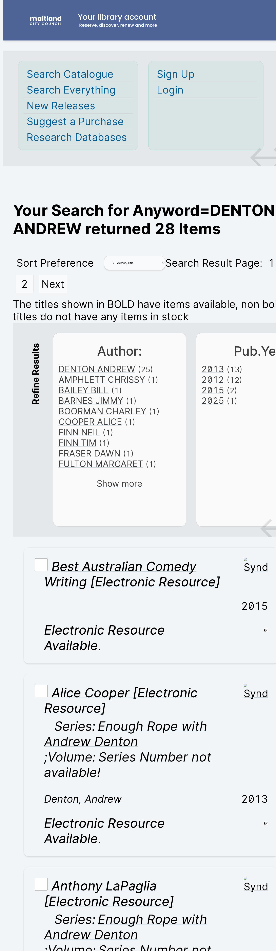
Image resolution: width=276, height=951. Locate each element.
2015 (212, 390)
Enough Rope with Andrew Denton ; (125, 741)
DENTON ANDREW (96, 369)
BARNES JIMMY (90, 400)
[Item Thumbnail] (256, 567)
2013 (212, 369)
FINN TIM (77, 442)
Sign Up (176, 74)
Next (53, 284)
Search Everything (71, 90)
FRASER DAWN (89, 453)
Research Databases (77, 137)
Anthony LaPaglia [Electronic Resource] (109, 893)
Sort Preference (55, 263)
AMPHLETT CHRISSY (101, 379)
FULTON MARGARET (100, 463)
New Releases (61, 105)
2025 (212, 400)
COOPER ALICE (90, 421)
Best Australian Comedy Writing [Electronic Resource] (132, 574)
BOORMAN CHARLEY (102, 411)
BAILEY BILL (83, 390)
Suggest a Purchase (75, 121)
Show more (119, 483)
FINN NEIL (79, 432)
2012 (212, 379)
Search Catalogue (70, 74)
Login (170, 90)
